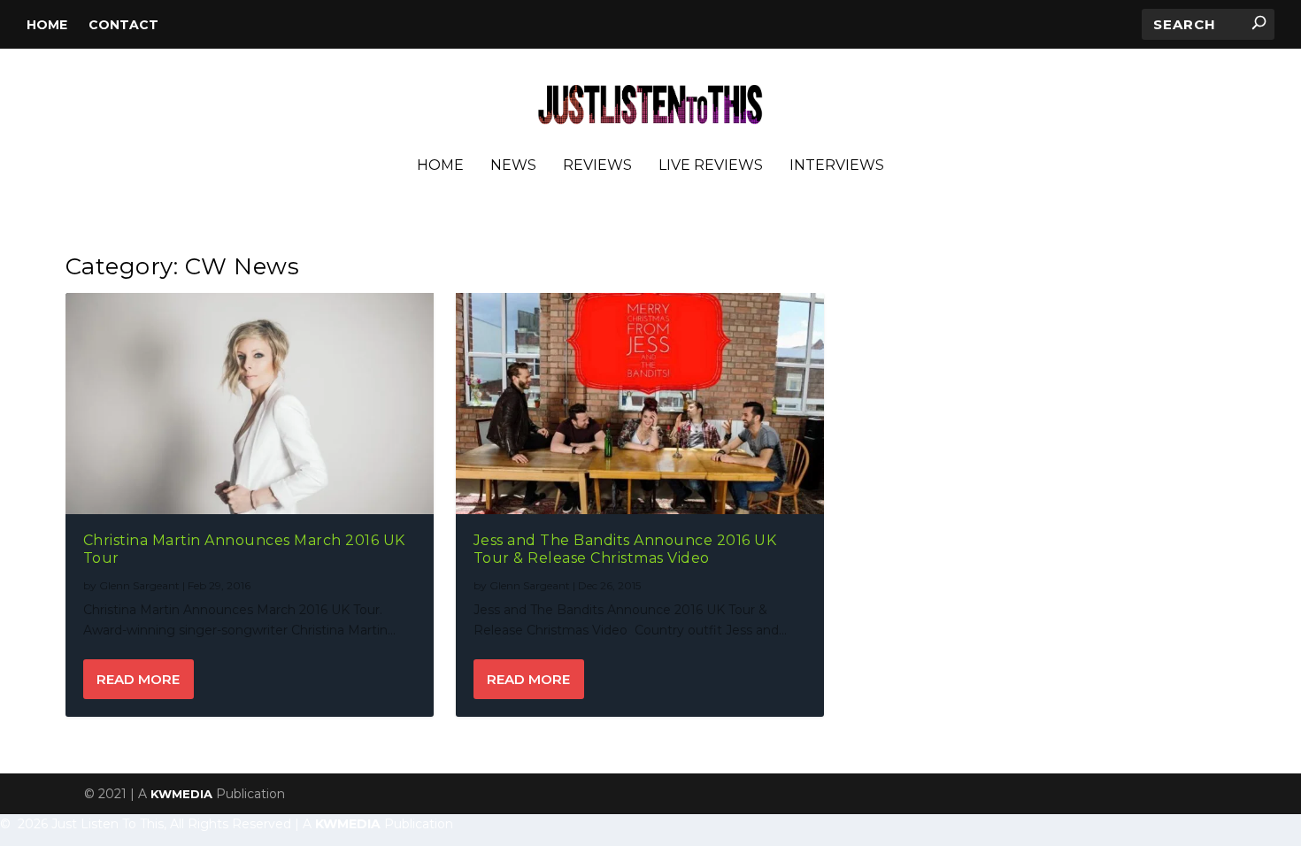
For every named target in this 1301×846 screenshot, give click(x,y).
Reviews (597, 165)
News (513, 165)
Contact (123, 25)
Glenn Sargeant (139, 585)
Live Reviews (710, 165)
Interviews (836, 165)
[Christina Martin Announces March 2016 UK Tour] (249, 403)
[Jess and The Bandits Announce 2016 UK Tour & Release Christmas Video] (640, 403)
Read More (138, 679)
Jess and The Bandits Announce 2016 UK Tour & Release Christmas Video (625, 549)
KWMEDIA (181, 794)
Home (47, 25)
